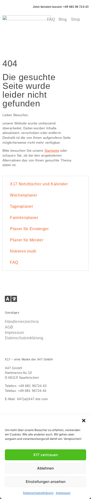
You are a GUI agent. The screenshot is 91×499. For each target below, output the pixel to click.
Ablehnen (45, 468)
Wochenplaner (23, 195)
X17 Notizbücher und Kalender (39, 184)
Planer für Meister (26, 240)
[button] (83, 420)
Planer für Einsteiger (29, 229)
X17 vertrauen (45, 454)
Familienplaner (24, 218)
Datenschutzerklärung (38, 493)
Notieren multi (23, 251)
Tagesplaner (21, 206)
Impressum (63, 493)
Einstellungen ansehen (46, 481)
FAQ (14, 262)
